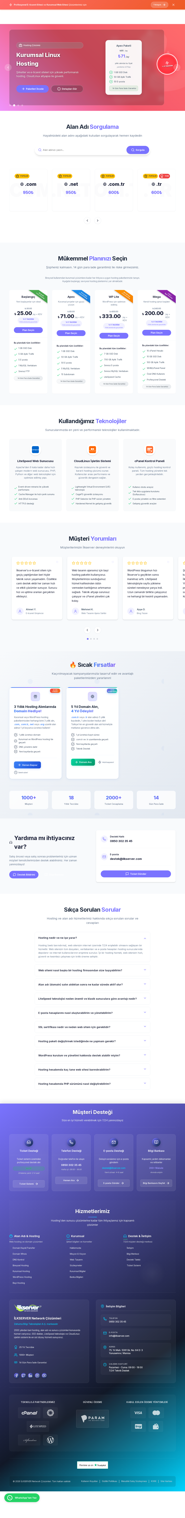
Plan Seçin (28, 330)
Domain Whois (20, 1254)
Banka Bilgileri (76, 1277)
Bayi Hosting (19, 1283)
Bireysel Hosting (21, 1265)
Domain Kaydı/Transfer (24, 1248)
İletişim (130, 1248)
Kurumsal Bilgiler (78, 1271)
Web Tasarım (76, 1259)
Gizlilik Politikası (109, 1481)
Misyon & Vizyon (78, 1254)
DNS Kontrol (18, 1259)
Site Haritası (166, 1481)
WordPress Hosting (22, 1277)
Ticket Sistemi (134, 1265)
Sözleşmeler (76, 1265)
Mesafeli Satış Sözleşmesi (134, 1481)
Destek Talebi (133, 1259)
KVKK (153, 1481)
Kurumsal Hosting (21, 1271)
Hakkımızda (75, 1248)
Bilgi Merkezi (133, 1254)
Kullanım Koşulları (89, 1481)
